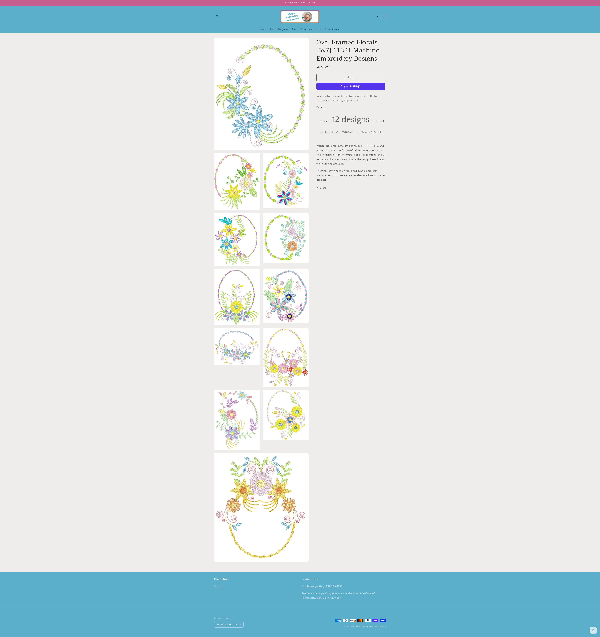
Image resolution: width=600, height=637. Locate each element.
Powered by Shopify (378, 626)
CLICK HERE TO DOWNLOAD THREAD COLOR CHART (351, 131)
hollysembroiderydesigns (360, 626)
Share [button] (323, 188)
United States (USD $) (227, 624)
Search (217, 586)
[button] (217, 16)
